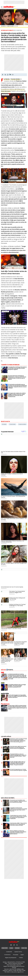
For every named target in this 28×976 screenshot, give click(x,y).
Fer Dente (6, 79)
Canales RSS (9, 951)
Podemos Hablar (22, 424)
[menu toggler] (1, 7)
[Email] (12, 75)
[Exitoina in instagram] (11, 945)
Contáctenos (7, 954)
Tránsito (21, 957)
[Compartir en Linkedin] (10, 75)
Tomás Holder (15, 79)
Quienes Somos (18, 951)
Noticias (17, 948)
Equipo (22, 954)
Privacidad (15, 954)
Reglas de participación (10, 957)
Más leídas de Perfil (8, 798)
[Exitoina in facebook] (14, 945)
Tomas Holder (12, 424)
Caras (11, 948)
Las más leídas (6, 736)
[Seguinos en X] (17, 945)
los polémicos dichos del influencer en (13, 89)
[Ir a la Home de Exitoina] (10, 7)
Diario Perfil (4, 948)
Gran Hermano (5, 91)
